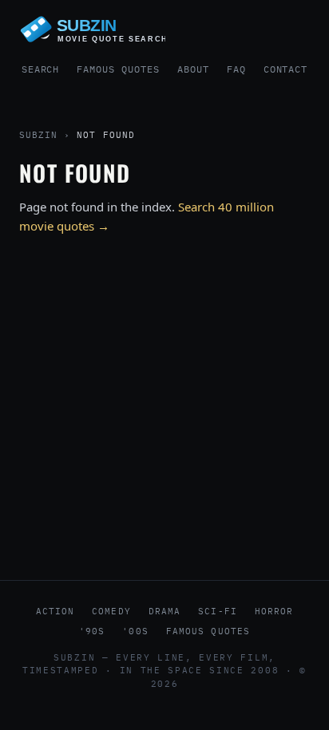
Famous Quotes (118, 69)
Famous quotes (208, 631)
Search (41, 69)
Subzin (38, 134)
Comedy (111, 611)
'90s (92, 631)
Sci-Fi (217, 611)
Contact (286, 69)
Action (55, 611)
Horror (274, 611)
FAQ (236, 69)
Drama (165, 611)
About (193, 69)
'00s (135, 631)
